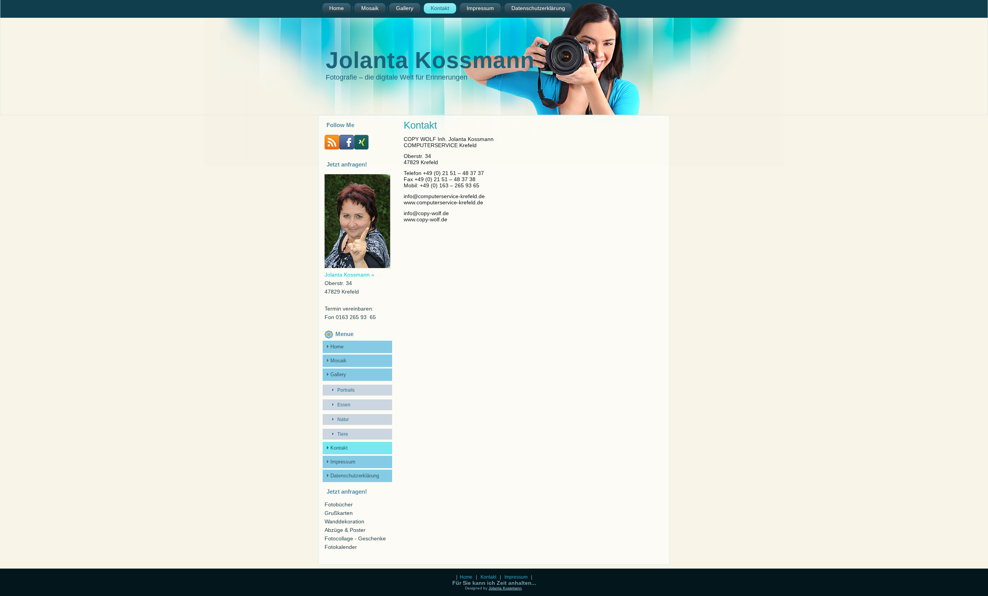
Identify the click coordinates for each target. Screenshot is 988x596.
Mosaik (370, 8)
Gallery (404, 8)
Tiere (342, 434)
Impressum (480, 8)
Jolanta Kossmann (430, 60)
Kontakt (440, 8)
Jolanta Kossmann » (349, 275)
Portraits (346, 390)
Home (336, 8)
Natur (343, 419)
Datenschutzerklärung (538, 8)
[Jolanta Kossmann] (346, 147)
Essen (343, 405)
